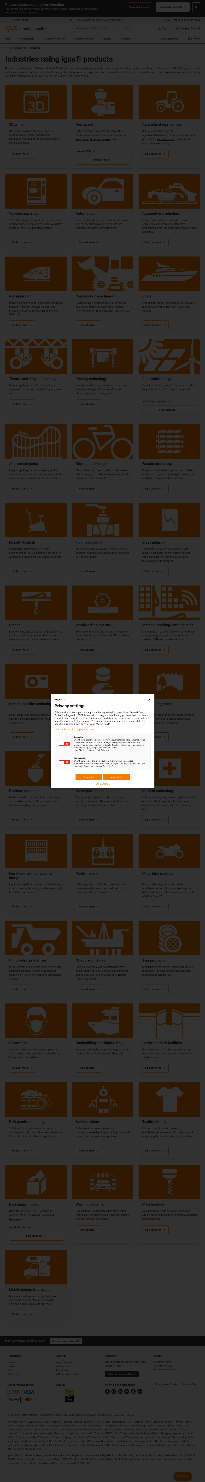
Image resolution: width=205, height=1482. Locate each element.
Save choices (102, 784)
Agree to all (116, 777)
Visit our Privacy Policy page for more (74, 729)
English (59, 699)
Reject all (89, 777)
